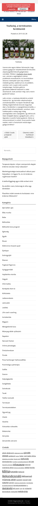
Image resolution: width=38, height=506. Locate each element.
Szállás (4, 369)
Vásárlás (5, 422)
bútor (21, 456)
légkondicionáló (11, 476)
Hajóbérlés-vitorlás (9, 274)
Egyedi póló (17, 459)
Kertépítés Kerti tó (8, 289)
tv (27, 485)
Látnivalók (6, 303)
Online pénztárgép (9, 346)
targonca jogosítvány (20, 483)
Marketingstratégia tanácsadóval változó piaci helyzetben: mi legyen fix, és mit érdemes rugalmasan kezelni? (18, 174)
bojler (17, 456)
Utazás (4, 417)
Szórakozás (6, 388)
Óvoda (4, 355)
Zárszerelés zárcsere (9, 441)
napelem (19, 480)
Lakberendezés (7, 298)
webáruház (23, 491)
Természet (6, 403)
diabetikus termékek (7, 459)
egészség (25, 458)
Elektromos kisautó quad (11, 246)
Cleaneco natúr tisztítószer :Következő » (28, 135)
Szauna (4, 374)
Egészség (5, 231)
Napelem (5, 336)
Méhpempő (27, 476)
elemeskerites (7, 462)
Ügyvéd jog (6, 412)
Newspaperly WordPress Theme (19, 503)
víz (23, 488)
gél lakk (31, 462)
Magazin (5, 322)
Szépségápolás (7, 379)
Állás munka (6, 213)
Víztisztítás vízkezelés (10, 426)
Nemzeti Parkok (8, 341)
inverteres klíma (8, 468)
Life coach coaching (9, 312)
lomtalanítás (6, 317)
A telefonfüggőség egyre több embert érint (17, 181)
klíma (6, 471)
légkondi (21, 472)
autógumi (12, 456)
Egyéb (4, 236)
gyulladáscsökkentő (22, 462)
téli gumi (16, 488)
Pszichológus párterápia (11, 365)
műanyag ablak (9, 479)
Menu (34, 19)
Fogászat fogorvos (8, 265)
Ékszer (4, 241)
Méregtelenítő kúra (9, 327)
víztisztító (14, 492)
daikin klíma (31, 456)
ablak (4, 453)
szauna (5, 482)
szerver (11, 483)
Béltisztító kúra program (11, 227)
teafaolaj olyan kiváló (24, 74)
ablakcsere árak (18, 453)
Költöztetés (6, 293)
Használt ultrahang (7, 465)
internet (28, 465)
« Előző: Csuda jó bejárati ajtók (9, 135)
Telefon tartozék (8, 398)
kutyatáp (14, 471)
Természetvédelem (9, 407)
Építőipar (5, 251)
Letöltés (5, 308)
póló (29, 480)
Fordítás (14, 462)
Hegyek (5, 279)
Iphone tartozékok (19, 467)
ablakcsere (10, 453)
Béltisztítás (6, 222)
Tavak (4, 393)
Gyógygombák (7, 270)
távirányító (7, 488)
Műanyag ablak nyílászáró (11, 331)
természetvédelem (19, 485)
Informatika (6, 284)
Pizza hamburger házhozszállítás (14, 360)
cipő (25, 456)
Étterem (5, 260)
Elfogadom (23, 9)
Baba (4, 217)
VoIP (21, 488)
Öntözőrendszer (8, 350)
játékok (27, 468)
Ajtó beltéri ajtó (7, 208)
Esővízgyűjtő (6, 255)
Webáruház (6, 431)
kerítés (32, 468)
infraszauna (18, 464)
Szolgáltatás (6, 384)
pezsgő (25, 480)
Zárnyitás (5, 436)
